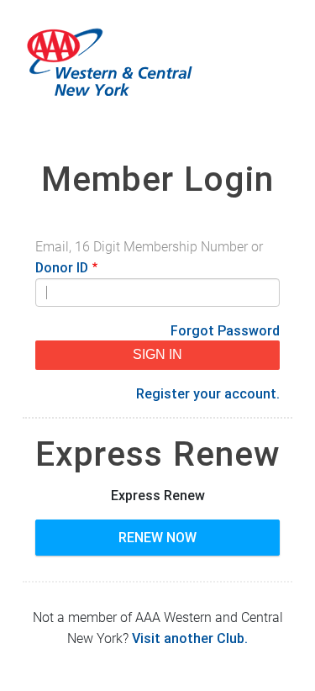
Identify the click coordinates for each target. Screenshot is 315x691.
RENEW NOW (157, 537)
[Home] (157, 63)
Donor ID (61, 267)
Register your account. (208, 393)
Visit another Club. (190, 638)
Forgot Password (225, 330)
